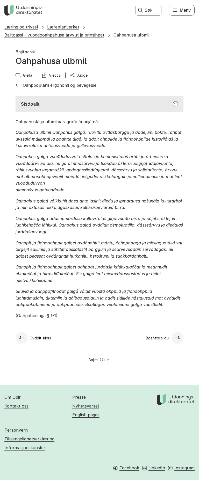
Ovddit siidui (40, 338)
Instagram (184, 467)
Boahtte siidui (157, 338)
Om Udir (12, 397)
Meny (185, 10)
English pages (86, 414)
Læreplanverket (63, 27)
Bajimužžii (97, 360)
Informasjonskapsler (24, 447)
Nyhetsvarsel (85, 406)
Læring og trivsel (21, 27)
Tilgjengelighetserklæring (29, 438)
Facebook (129, 467)
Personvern (16, 430)
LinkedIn (156, 467)
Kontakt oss (16, 406)
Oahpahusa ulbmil (131, 35)
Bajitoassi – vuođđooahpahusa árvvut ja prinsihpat (54, 35)
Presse (79, 397)
